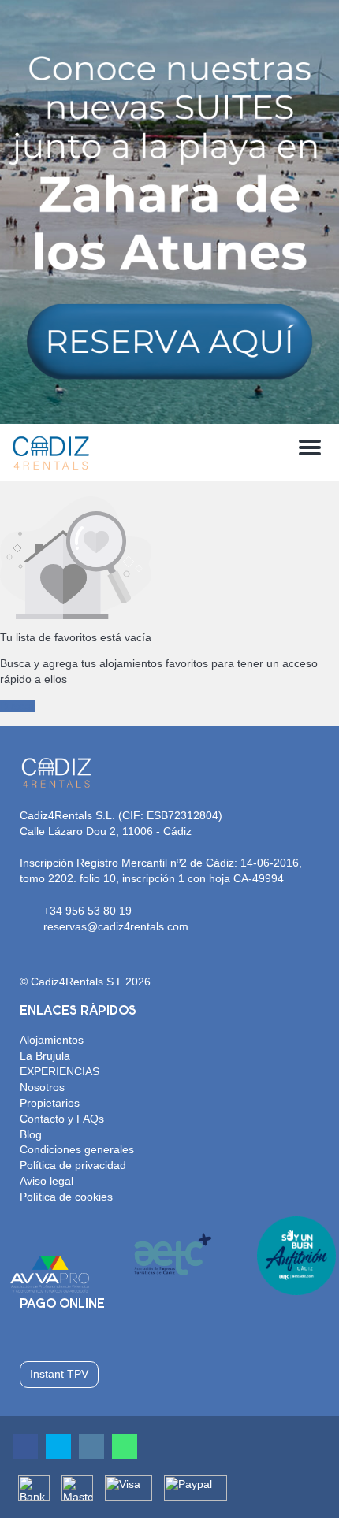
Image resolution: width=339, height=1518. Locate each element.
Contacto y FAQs (62, 1118)
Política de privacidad (73, 1165)
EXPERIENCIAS (59, 1071)
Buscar (17, 706)
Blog (31, 1134)
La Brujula (45, 1055)
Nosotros (42, 1087)
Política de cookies (66, 1196)
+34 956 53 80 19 (87, 910)
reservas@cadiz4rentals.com (115, 926)
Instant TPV (59, 1374)
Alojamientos (52, 1040)
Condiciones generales (77, 1149)
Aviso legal (46, 1181)
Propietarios (50, 1103)
